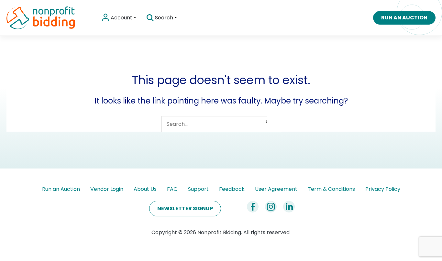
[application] (175, 18)
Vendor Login (106, 189)
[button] (134, 18)
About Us (145, 189)
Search (163, 17)
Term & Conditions (331, 189)
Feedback (232, 189)
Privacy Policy (382, 189)
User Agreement (276, 189)
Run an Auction (61, 189)
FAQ (172, 189)
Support (198, 189)
